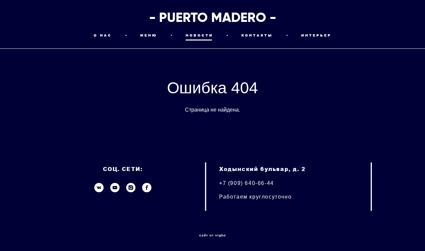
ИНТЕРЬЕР (316, 35)
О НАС (103, 35)
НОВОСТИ (199, 35)
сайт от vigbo (212, 235)
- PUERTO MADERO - (212, 17)
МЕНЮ (148, 35)
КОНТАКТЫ (257, 35)
